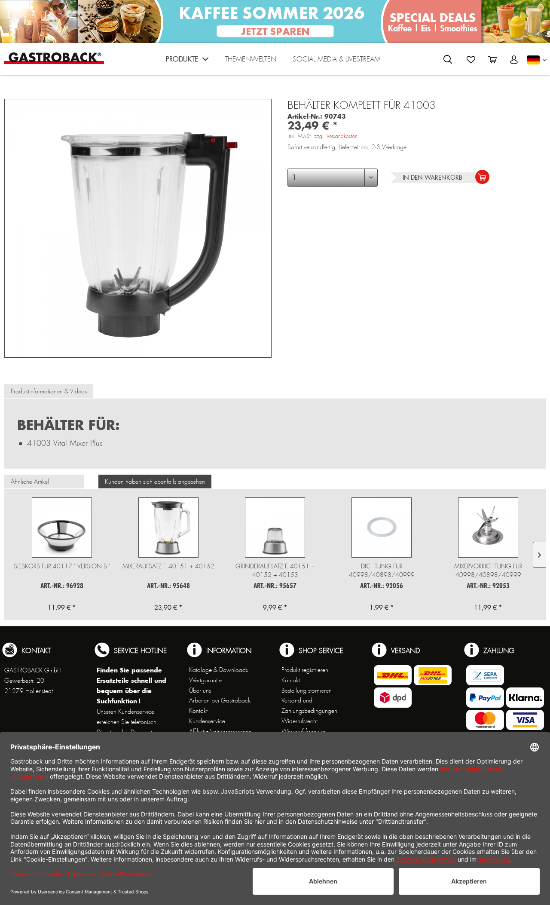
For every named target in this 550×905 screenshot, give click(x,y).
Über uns (200, 690)
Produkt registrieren (304, 670)
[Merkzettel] (471, 59)
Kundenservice (207, 721)
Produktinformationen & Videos (49, 391)
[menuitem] (187, 61)
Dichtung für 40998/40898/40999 (382, 570)
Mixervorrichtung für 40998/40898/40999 (488, 570)
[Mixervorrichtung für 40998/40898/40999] (488, 527)
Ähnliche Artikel (30, 481)
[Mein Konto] (513, 59)
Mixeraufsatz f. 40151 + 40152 (168, 566)
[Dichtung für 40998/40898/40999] (382, 527)
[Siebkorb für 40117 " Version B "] (62, 527)
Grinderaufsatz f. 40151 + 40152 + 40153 (275, 570)
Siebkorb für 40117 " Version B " (62, 566)
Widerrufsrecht (299, 721)
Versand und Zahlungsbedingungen (309, 705)
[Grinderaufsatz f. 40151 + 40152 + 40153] (275, 527)
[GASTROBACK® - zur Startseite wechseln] (54, 58)
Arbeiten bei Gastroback (220, 700)
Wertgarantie (205, 680)
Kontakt (198, 711)
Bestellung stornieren (306, 690)
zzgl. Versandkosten (336, 136)
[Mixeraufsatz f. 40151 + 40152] (168, 527)
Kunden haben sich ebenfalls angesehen (155, 481)
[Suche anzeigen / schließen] (447, 59)
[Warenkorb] (492, 59)
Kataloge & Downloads (218, 670)
